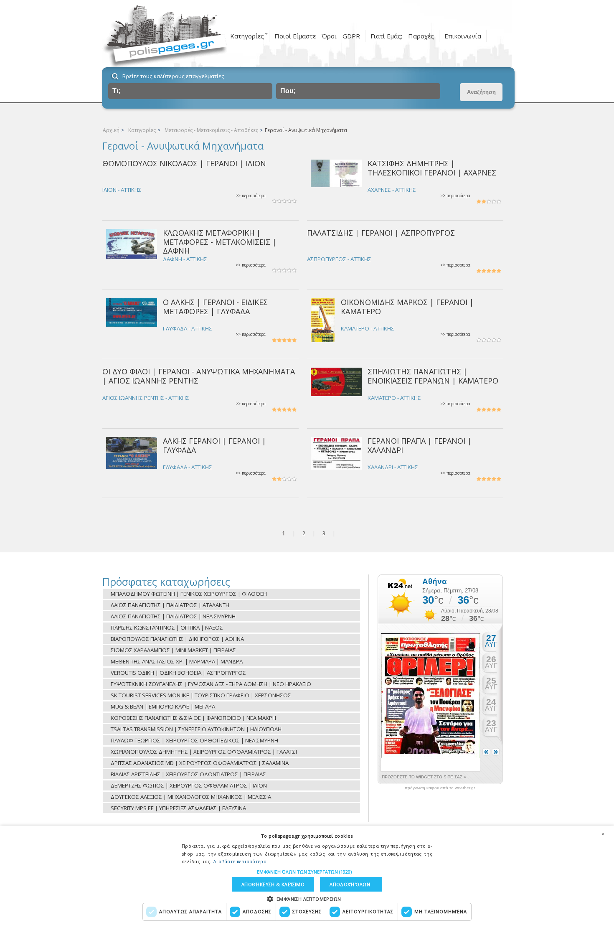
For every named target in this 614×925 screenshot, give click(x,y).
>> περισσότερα (251, 195)
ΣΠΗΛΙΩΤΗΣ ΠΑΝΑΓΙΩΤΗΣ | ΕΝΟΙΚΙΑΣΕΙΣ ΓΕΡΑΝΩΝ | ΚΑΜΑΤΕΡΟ (433, 375)
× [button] (602, 833)
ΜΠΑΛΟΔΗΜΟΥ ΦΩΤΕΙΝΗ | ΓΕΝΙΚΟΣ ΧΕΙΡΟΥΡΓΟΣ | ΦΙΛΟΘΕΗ (189, 593)
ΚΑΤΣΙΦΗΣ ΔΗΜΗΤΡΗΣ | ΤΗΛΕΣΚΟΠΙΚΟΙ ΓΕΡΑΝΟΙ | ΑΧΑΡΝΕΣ (432, 167)
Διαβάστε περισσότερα (239, 861)
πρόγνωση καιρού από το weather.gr (440, 788)
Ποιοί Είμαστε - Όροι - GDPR (317, 36)
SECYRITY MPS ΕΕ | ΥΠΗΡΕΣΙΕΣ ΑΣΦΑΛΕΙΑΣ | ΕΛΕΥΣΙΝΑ (178, 808)
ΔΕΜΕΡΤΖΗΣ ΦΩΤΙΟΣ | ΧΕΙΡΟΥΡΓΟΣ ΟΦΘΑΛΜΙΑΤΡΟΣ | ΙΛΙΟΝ (189, 785)
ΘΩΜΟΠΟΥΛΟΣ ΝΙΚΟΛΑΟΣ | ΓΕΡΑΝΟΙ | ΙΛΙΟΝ (184, 163)
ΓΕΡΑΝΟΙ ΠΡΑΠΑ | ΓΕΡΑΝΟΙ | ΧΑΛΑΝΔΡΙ (420, 445)
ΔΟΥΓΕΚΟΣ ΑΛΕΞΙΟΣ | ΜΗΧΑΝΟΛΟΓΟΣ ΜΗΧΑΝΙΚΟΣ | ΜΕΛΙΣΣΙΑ (191, 796)
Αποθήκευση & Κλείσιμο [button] (272, 884)
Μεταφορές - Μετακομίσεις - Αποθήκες (211, 130)
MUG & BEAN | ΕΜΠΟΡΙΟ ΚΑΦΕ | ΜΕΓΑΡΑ (163, 706)
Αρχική (111, 130)
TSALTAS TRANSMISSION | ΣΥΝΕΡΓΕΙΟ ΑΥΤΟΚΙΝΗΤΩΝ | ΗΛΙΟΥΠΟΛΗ (196, 729)
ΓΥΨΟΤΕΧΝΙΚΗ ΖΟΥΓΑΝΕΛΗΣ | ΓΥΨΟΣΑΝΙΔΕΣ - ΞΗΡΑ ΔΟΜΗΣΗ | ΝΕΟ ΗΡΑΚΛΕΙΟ (211, 684)
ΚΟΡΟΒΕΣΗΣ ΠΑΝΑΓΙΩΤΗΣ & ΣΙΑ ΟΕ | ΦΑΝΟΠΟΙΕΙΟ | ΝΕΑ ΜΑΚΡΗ (193, 718)
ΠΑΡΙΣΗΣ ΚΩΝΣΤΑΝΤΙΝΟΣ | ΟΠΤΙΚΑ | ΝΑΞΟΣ (167, 627)
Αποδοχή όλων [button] (350, 884)
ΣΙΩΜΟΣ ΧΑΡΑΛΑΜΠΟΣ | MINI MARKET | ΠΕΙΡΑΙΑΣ (173, 650)
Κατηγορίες (247, 36)
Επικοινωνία (462, 36)
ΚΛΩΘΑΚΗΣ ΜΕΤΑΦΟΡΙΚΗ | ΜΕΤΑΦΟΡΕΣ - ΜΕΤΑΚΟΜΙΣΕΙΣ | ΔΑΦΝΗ (220, 242)
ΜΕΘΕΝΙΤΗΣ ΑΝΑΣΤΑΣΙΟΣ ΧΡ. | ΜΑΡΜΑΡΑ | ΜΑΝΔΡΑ (177, 661)
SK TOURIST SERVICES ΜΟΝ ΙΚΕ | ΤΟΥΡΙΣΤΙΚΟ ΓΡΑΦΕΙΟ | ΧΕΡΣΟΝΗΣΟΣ (201, 695)
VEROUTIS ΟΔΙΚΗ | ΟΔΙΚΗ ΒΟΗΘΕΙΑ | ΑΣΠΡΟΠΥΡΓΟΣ (178, 672)
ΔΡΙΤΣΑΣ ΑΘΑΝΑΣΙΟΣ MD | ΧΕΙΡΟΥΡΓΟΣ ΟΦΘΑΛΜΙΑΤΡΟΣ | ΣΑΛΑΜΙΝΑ (200, 763)
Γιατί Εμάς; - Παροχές (402, 36)
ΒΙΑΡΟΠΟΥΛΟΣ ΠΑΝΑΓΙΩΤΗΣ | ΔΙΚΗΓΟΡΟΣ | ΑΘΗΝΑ (177, 639)
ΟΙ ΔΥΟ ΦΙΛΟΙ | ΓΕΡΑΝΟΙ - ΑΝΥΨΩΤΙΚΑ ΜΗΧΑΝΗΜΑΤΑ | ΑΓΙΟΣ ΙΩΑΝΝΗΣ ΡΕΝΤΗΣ (198, 375)
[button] (307, 872)
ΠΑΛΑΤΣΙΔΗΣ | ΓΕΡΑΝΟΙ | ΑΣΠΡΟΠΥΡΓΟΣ (381, 233)
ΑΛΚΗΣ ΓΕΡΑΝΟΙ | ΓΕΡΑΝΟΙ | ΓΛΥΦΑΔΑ (214, 445)
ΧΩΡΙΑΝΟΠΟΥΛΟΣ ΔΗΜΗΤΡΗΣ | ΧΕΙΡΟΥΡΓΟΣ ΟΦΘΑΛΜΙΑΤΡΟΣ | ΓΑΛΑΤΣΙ (204, 751)
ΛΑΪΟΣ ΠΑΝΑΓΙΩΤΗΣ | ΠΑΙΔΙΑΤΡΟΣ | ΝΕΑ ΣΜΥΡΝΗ (173, 616)
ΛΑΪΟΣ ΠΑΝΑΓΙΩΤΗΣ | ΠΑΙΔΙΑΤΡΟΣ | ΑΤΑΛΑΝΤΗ (170, 605)
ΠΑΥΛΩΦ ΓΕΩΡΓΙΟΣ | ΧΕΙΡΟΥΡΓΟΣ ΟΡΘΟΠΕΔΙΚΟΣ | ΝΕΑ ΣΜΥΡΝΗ (194, 740)
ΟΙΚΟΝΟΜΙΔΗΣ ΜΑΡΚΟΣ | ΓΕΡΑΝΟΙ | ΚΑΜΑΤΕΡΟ (407, 306)
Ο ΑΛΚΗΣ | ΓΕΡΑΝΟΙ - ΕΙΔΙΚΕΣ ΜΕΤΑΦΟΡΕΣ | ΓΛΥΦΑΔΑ (215, 306)
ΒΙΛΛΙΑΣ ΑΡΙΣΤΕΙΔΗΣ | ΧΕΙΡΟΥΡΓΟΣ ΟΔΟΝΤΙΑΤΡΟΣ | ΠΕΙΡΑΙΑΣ (188, 774)
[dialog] (307, 875)
